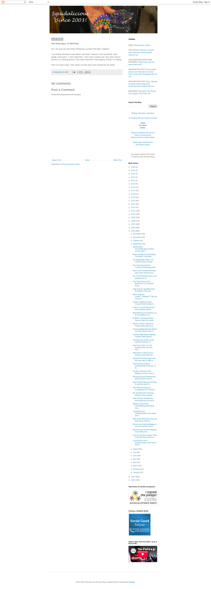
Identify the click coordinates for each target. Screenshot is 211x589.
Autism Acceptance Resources (143, 133)
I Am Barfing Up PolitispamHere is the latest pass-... (144, 413)
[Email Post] (74, 72)
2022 (133, 174)
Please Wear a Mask (142, 45)
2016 (133, 194)
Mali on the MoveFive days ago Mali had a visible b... (145, 420)
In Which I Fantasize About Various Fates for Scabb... (144, 319)
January (136, 472)
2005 (133, 231)
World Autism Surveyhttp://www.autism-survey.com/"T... (143, 249)
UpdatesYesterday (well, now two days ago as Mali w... (144, 359)
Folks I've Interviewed (142, 135)
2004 (133, 477)
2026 (133, 167)
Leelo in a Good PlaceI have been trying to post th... (144, 308)
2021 (133, 177)
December (137, 234)
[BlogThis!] (81, 72)
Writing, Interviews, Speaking (143, 113)
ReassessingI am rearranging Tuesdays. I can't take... (144, 255)
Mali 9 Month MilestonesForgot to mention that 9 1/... (145, 383)
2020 (133, 181)
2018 (133, 187)
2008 (133, 221)
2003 (133, 480)
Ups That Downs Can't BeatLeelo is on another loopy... (143, 284)
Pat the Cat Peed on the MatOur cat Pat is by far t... (144, 372)
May (135, 459)
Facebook (143, 125)
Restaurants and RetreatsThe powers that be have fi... (144, 378)
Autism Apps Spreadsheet (143, 142)
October (136, 241)
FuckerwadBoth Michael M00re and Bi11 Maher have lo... (145, 330)
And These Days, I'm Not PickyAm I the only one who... (143, 347)
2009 (133, 217)
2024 (133, 170)
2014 (133, 201)
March (135, 466)
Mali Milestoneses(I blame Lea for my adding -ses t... (145, 314)
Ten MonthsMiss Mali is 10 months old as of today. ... (143, 261)
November (137, 237)
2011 (133, 211)
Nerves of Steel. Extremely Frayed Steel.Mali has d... (144, 325)
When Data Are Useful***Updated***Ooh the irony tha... (145, 296)
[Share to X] (83, 72)
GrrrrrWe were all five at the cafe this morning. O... (143, 341)
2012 (133, 207)
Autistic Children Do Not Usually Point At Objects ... (144, 303)
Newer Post (56, 160)
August (136, 449)
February (137, 469)
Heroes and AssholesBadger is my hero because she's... (145, 425)
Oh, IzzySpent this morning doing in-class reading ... (143, 394)
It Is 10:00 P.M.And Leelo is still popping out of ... (145, 277)
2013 (133, 204)
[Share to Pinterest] (89, 72)
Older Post (118, 160)
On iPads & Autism (143, 145)
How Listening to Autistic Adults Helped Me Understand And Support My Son (142, 83)
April (135, 462)
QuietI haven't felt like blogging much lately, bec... (145, 431)
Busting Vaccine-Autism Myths (143, 137)
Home (87, 160)
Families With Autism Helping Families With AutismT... (144, 336)
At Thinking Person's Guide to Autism (143, 118)
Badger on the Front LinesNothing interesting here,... (143, 406)
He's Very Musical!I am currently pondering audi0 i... (145, 266)
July (135, 452)
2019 (133, 184)
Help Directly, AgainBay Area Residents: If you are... (144, 290)
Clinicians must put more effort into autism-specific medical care (141, 52)
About (142, 123)
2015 (133, 197)
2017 (133, 191)
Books (143, 128)
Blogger (132, 582)
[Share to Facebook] (86, 72)
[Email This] (78, 72)
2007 (133, 224)
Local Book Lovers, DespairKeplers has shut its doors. (144, 443)
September (137, 244)
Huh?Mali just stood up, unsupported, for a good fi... (144, 389)
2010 (133, 214)
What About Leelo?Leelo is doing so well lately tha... (143, 354)
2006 (133, 228)
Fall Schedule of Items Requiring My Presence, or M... (144, 366)
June (135, 456)
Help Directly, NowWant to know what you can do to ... (144, 399)
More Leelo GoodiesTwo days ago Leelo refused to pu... (144, 272)
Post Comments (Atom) (71, 164)
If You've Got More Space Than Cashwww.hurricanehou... (145, 436)
